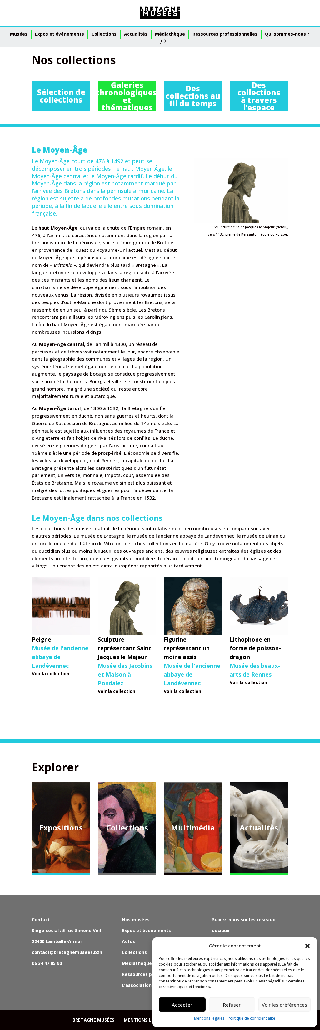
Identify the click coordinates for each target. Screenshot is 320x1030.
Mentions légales (209, 1018)
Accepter (182, 1005)
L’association (137, 985)
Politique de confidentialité (251, 1018)
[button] (307, 946)
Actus (128, 941)
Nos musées (136, 919)
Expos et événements (59, 34)
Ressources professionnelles (225, 34)
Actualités (136, 34)
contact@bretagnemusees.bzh (67, 952)
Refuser (232, 1005)
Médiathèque (170, 34)
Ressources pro (139, 974)
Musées (19, 34)
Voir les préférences (284, 1005)
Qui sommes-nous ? (287, 34)
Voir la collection (50, 674)
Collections (104, 34)
